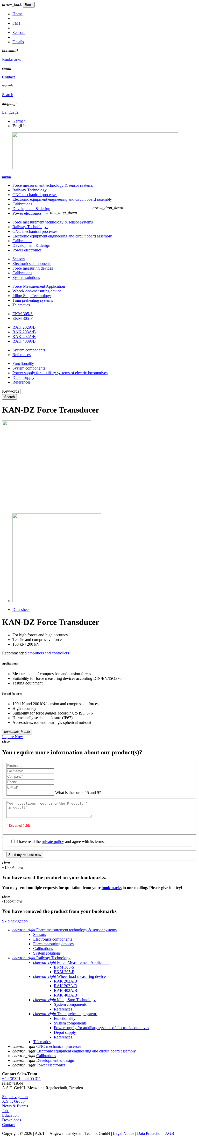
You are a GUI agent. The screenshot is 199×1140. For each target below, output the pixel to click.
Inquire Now (12, 736)
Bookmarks (11, 59)
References (21, 354)
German (19, 121)
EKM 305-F (22, 318)
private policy (53, 841)
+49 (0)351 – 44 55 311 (21, 1078)
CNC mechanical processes (34, 194)
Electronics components (31, 263)
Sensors (18, 32)
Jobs (5, 1110)
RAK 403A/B (24, 341)
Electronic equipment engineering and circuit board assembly (62, 199)
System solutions (26, 277)
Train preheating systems (32, 300)
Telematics (21, 305)
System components (28, 350)
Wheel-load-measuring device (36, 291)
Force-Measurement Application (38, 286)
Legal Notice (123, 1133)
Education (10, 1115)
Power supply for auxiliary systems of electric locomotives (60, 373)
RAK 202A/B (24, 327)
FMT (16, 23)
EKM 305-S (22, 314)
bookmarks (112, 887)
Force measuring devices (32, 268)
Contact (8, 77)
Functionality (23, 363)
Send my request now (24, 855)
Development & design (31, 208)
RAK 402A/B (24, 336)
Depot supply (23, 377)
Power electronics (26, 213)
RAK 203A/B (24, 332)
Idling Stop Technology (31, 295)
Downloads (11, 1120)
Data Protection (149, 1133)
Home (17, 14)
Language (10, 112)
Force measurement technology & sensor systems (52, 185)
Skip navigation (15, 921)
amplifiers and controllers (48, 653)
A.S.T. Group (13, 1101)
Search (7, 94)
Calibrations (22, 204)
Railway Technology (29, 190)
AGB (169, 1133)
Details (18, 42)
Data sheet (21, 609)
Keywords (10, 391)
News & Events (15, 1106)
